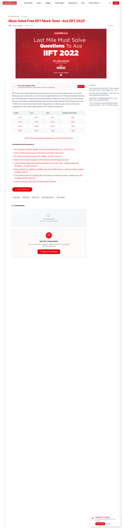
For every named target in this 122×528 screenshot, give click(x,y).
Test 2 (20, 122)
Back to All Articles (23, 189)
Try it (80, 86)
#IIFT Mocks (61, 197)
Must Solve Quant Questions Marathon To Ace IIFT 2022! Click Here (49, 138)
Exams (39, 3)
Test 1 (20, 117)
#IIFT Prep (26, 197)
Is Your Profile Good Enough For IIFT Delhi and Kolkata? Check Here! (38, 153)
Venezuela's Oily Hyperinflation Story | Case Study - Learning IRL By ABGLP (103, 99)
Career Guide (28, 3)
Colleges (47, 3)
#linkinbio (16, 197)
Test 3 (20, 126)
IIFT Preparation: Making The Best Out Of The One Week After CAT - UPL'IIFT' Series (44, 149)
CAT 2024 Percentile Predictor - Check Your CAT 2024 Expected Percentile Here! (104, 94)
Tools (82, 3)
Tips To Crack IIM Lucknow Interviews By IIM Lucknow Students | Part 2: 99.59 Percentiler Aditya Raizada (103, 104)
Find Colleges (100, 524)
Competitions (72, 3)
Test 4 (20, 130)
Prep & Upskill (59, 3)
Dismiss (108, 524)
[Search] (110, 3)
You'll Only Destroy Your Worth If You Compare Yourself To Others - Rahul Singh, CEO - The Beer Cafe (104, 89)
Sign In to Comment (50, 252)
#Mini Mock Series (48, 197)
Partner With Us (94, 3)
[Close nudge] (118, 517)
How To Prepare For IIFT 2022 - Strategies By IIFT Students (35, 181)
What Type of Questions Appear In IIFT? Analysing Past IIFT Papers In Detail (41, 160)
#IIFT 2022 (35, 197)
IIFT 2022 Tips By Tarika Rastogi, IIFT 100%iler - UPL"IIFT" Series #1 (38, 156)
